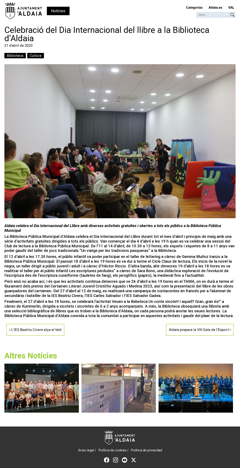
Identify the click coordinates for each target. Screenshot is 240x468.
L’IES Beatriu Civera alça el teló (36, 330)
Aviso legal (86, 450)
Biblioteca (15, 56)
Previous (10, 390)
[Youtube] (124, 460)
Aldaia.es (215, 7)
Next (229, 390)
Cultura (35, 56)
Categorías (194, 7)
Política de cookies (112, 450)
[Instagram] (116, 460)
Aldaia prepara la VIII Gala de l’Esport (199, 330)
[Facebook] (107, 460)
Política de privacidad (146, 450)
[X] (133, 460)
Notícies (58, 11)
